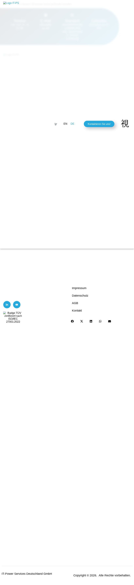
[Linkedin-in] (7, 304)
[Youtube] (16, 304)
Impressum (79, 288)
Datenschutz (80, 295)
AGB (75, 303)
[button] (72, 321)
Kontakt (77, 310)
